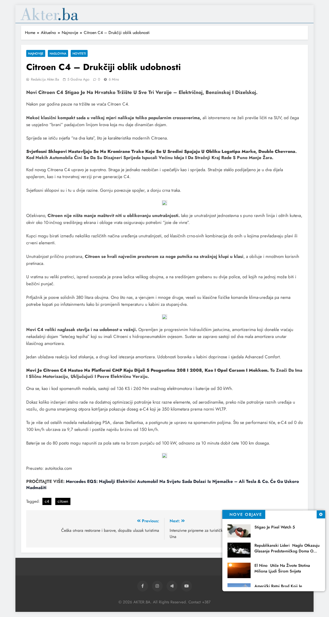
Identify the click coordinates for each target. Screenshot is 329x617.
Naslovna (58, 53)
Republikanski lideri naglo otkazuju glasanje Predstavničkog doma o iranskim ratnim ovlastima (286, 551)
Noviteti (79, 53)
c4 (47, 501)
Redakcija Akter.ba (45, 79)
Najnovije (35, 53)
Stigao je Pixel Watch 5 (274, 527)
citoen (63, 501)
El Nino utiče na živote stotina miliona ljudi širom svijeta (282, 568)
